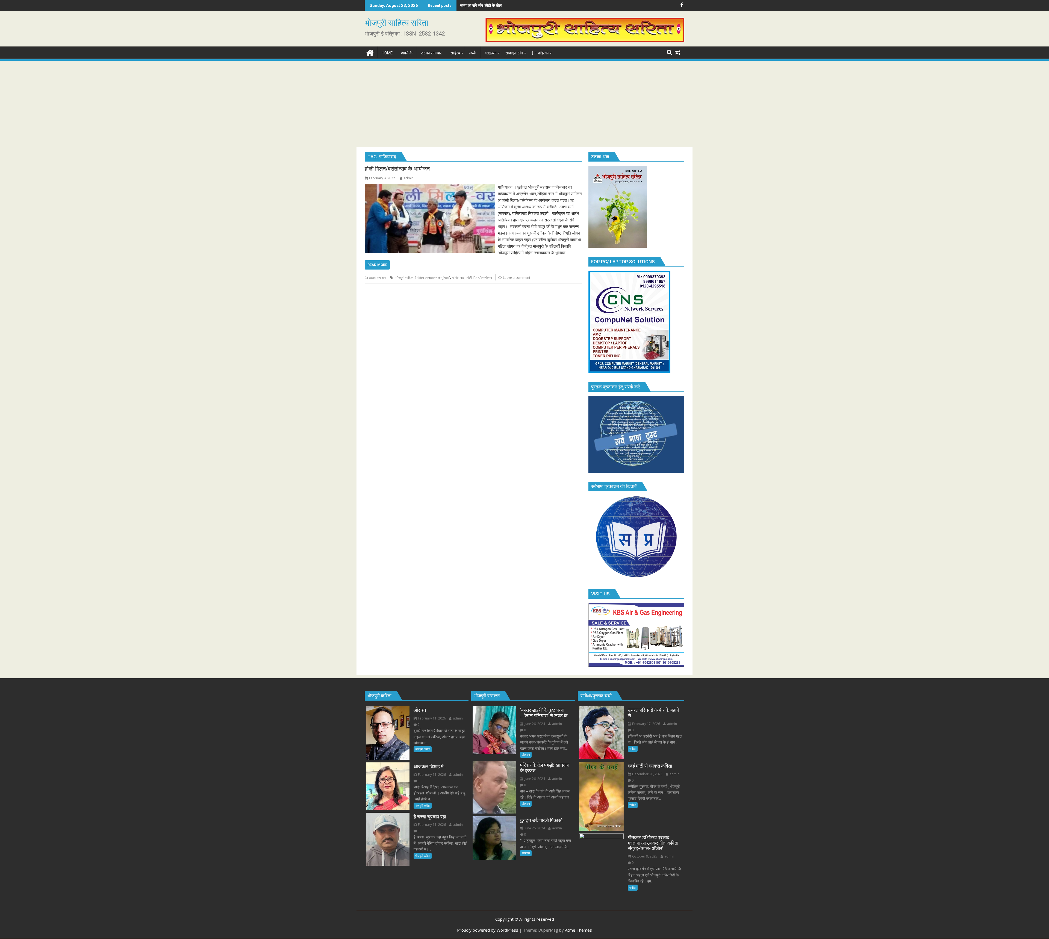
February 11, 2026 (431, 718)
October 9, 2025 (644, 856)
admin (409, 178)
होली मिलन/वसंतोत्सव (479, 277)
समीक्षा (632, 749)
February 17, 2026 (645, 723)
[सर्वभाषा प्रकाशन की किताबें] (636, 578)
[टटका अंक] (617, 246)
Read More (377, 265)
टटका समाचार (377, 277)
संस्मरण (526, 755)
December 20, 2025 (646, 774)
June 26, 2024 (534, 723)
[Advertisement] (524, 102)
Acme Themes (578, 930)
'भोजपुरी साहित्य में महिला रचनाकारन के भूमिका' (422, 277)
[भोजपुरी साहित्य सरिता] (370, 52)
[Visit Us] (636, 665)
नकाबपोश (466, 5)
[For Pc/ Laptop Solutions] (629, 371)
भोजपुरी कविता (422, 749)
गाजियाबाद (458, 277)
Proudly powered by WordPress (487, 930)
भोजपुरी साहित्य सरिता (396, 23)
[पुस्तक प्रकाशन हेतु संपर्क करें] (636, 471)
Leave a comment (516, 277)
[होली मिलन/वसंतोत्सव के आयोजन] (430, 187)
